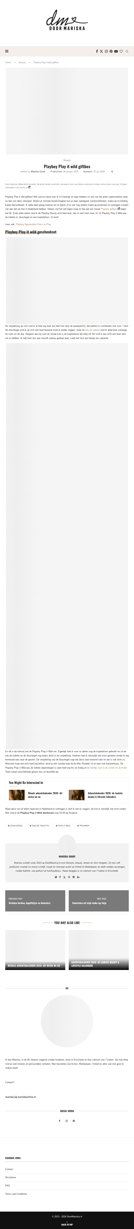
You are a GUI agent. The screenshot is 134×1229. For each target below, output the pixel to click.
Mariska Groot (38, 171)
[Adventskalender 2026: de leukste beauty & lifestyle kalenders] (76, 795)
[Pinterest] (111, 51)
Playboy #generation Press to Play (33, 224)
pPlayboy (85, 826)
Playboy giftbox (109, 209)
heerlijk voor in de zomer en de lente (108, 767)
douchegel (16, 826)
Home (8, 62)
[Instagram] (106, 51)
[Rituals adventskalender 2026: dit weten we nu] (17, 795)
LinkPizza (23, 187)
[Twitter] (101, 51)
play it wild (64, 826)
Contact (9, 1169)
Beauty (22, 62)
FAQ (7, 1185)
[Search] (127, 51)
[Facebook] (97, 51)
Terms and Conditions (16, 1194)
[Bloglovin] (121, 51)
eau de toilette (92, 330)
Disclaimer (10, 1177)
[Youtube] (116, 51)
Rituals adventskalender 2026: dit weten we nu (45, 795)
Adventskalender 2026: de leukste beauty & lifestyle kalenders (105, 795)
